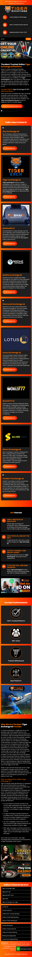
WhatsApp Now (10, 148)
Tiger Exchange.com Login (10, 902)
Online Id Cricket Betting (9, 932)
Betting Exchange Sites (9, 936)
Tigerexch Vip (6, 892)
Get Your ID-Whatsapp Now (17, 3)
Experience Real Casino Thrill (18, 32)
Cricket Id (5, 907)
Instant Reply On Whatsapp (18, 17)
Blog (28, 39)
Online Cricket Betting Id (9, 921)
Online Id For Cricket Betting (10, 914)
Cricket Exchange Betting (10, 939)
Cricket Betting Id (7, 925)
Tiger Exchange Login (8, 888)
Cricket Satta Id (7, 910)
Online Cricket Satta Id (9, 929)
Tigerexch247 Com (8, 895)
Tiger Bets (5, 899)
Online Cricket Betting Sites (10, 917)
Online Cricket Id (24, 84)
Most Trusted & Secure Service (19, 25)
